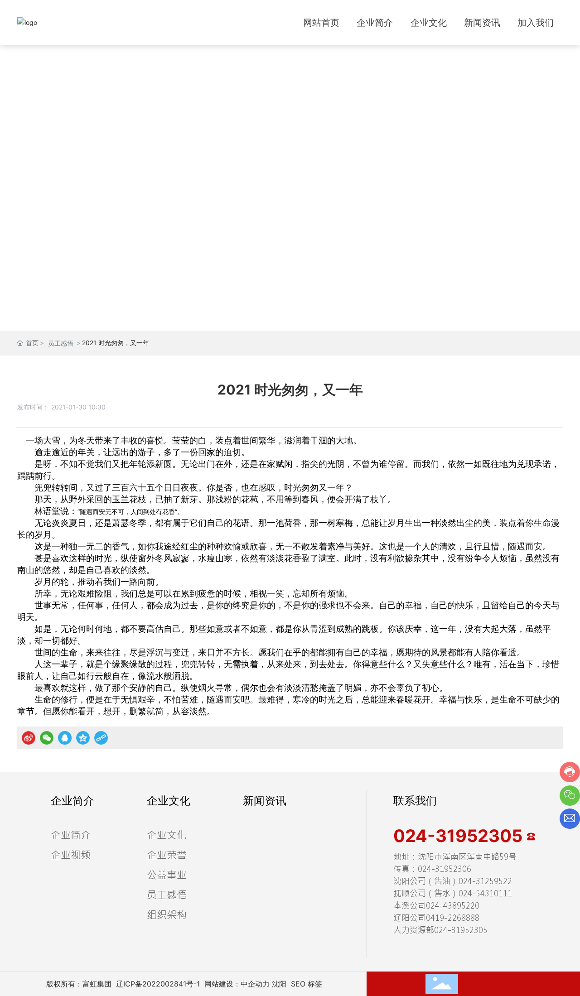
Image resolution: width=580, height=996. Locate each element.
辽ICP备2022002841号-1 (158, 983)
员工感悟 (60, 343)
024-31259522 (485, 881)
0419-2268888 (452, 918)
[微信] (46, 738)
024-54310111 (485, 893)
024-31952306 (444, 869)
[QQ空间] (83, 738)
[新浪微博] (28, 738)
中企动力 (255, 983)
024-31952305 (460, 835)
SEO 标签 (306, 983)
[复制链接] (101, 738)
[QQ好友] (65, 738)
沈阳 (279, 983)
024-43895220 (452, 905)
